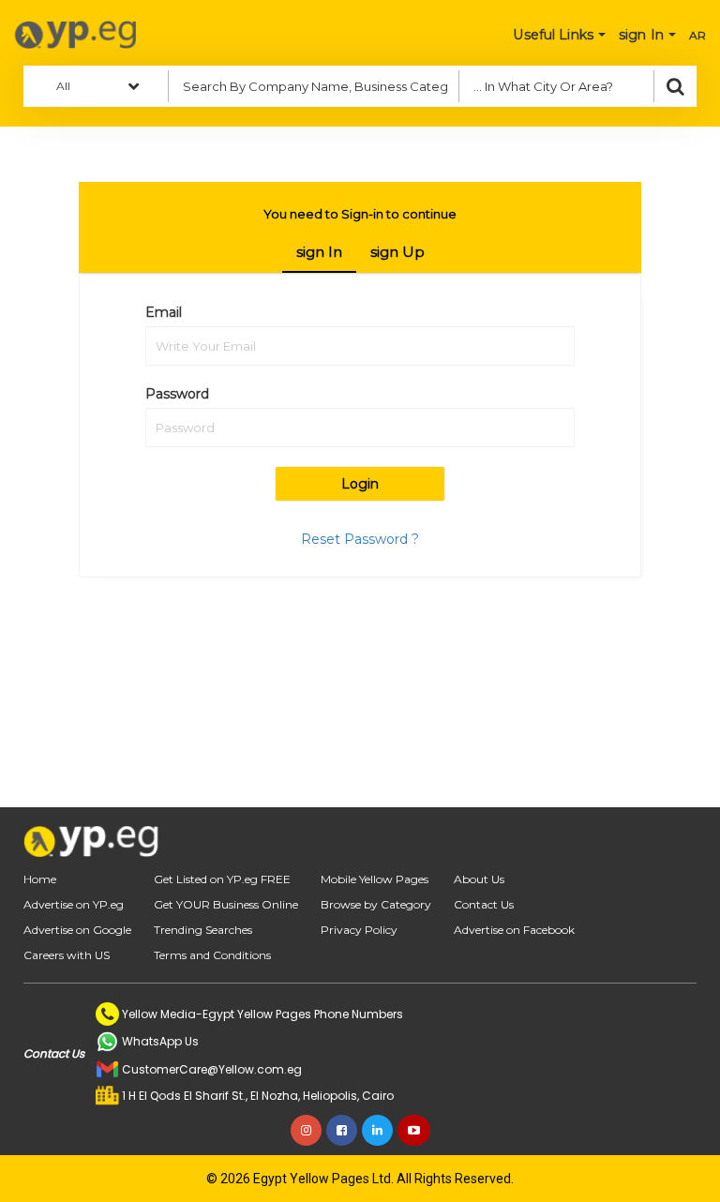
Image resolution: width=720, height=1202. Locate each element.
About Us (479, 879)
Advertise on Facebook (514, 930)
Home (39, 879)
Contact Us (484, 904)
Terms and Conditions (212, 955)
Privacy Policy (359, 930)
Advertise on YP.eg (73, 904)
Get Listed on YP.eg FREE (222, 879)
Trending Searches (203, 930)
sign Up (397, 252)
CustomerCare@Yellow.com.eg (212, 1069)
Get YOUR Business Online (226, 904)
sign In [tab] (319, 252)
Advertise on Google (77, 930)
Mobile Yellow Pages (374, 879)
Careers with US (66, 955)
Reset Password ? (360, 539)
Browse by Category (376, 904)
